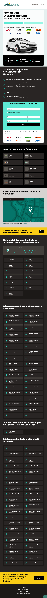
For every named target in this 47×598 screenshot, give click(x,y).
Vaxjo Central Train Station (15, 511)
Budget (10, 162)
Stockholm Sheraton (33, 448)
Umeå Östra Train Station (34, 499)
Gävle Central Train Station (15, 471)
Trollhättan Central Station (34, 493)
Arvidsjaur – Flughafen (34, 315)
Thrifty (31, 181)
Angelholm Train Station (14, 522)
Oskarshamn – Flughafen (14, 392)
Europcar (11, 168)
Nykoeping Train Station (34, 488)
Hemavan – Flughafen (33, 340)
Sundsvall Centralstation (34, 533)
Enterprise (32, 162)
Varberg (30, 517)
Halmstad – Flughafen (14, 340)
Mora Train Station (33, 551)
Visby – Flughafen (33, 409)
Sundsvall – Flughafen (33, 398)
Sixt (10, 181)
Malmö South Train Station (34, 528)
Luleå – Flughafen (13, 363)
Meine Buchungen (34, 4)
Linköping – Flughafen (33, 363)
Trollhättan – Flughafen (34, 403)
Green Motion (33, 168)
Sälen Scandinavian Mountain (15, 398)
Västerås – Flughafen (13, 414)
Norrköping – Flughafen (34, 374)
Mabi (31, 175)
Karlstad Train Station (33, 562)
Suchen (23, 124)
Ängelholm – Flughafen (14, 315)
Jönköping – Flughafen (14, 345)
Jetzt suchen (41, 231)
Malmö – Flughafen (33, 369)
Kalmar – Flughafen (13, 351)
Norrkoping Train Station (14, 488)
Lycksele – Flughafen (13, 369)
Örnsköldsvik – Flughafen (34, 380)
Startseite (23, 587)
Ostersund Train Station (34, 539)
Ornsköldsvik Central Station (35, 557)
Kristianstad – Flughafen (34, 345)
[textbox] (23, 109)
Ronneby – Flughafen (33, 392)
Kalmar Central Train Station (15, 476)
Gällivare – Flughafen (13, 334)
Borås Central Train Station (35, 453)
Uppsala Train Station (13, 499)
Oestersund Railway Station (15, 533)
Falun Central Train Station (34, 465)
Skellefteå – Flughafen (14, 403)
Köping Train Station (13, 551)
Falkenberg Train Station (14, 465)
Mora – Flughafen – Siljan (14, 374)
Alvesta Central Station (14, 453)
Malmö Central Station (34, 476)
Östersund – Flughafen (34, 386)
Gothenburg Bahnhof (13, 528)
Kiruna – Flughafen (13, 358)
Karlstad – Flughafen (33, 358)
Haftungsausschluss (23, 591)
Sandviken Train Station (14, 505)
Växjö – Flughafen (32, 414)
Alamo (10, 155)
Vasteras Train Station (14, 539)
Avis (30, 155)
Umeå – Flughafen (13, 409)
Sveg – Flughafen (32, 327)
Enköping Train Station (34, 522)
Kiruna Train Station (13, 562)
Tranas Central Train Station (15, 493)
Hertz (10, 175)
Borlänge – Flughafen (33, 321)
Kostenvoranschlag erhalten (33, 23)
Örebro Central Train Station (35, 511)
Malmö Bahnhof (12, 448)
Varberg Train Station (13, 517)
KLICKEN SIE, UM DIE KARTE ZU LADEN (13, 199)
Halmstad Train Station (34, 471)
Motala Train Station (33, 482)
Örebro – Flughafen (13, 386)
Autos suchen (13, 23)
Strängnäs (11, 557)
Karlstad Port (12, 431)
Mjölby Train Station (13, 482)
